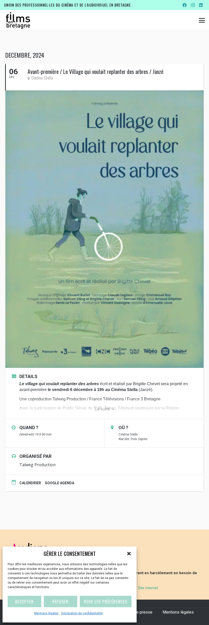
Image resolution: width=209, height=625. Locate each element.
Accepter (24, 602)
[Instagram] (193, 5)
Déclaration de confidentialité (82, 613)
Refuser (60, 602)
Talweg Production (37, 464)
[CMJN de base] (18, 20)
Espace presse (138, 612)
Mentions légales (46, 613)
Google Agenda (59, 483)
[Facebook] (184, 5)
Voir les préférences (105, 602)
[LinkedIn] (201, 5)
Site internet (148, 588)
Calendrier (30, 483)
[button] (129, 553)
